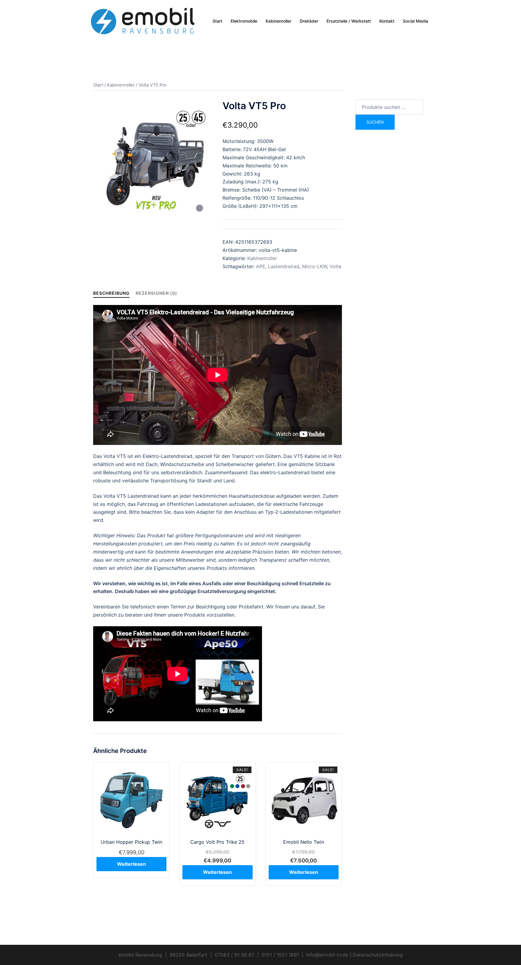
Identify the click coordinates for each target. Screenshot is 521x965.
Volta (335, 266)
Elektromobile (244, 21)
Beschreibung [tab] (111, 293)
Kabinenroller (278, 21)
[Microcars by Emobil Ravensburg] (143, 20)
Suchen (375, 122)
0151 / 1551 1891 (280, 955)
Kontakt (386, 21)
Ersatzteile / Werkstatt (349, 21)
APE (260, 266)
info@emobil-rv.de (327, 955)
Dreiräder (309, 21)
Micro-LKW (314, 266)
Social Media (415, 21)
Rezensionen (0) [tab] (156, 293)
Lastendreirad (283, 266)
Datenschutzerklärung (378, 955)
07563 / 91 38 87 (234, 955)
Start (217, 21)
